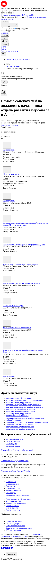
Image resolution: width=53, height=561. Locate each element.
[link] (5, 41)
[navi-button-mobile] (3, 54)
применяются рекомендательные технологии (21, 535)
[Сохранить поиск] (3, 92)
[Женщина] (7, 196)
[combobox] (12, 76)
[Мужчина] (7, 145)
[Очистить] (4, 82)
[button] (3, 47)
